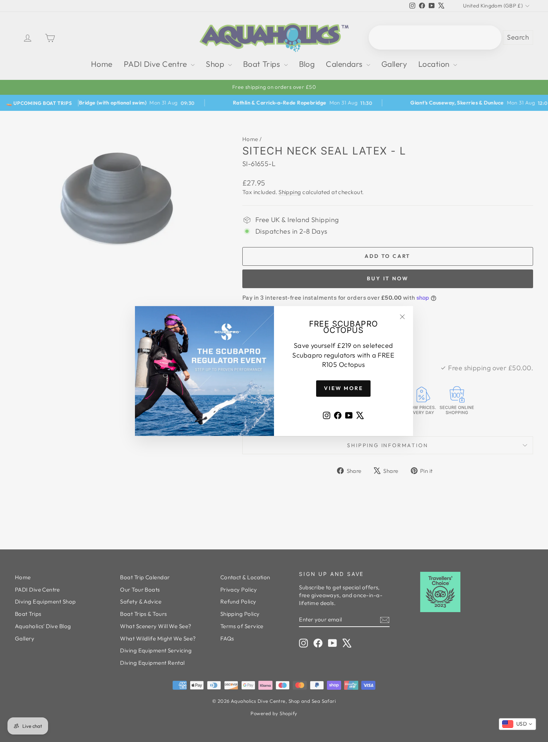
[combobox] (517, 724)
